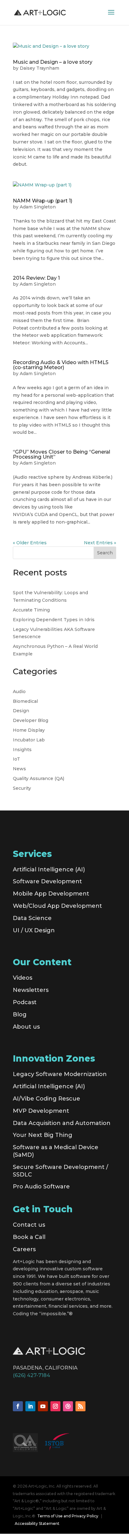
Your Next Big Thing (42, 1135)
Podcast (25, 1002)
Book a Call (29, 1237)
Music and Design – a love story (52, 62)
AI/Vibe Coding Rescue (46, 1098)
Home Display (29, 730)
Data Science (32, 918)
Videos (22, 977)
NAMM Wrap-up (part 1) (42, 201)
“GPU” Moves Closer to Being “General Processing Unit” (61, 454)
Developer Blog (30, 720)
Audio (19, 691)
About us (26, 1026)
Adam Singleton (38, 207)
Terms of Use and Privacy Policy (67, 1516)
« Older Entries (30, 543)
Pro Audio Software (41, 1186)
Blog (20, 1014)
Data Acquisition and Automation (62, 1123)
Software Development (47, 881)
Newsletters (31, 990)
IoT (16, 759)
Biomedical (25, 701)
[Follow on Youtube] (43, 1406)
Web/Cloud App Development (57, 905)
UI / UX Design (34, 930)
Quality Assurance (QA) (38, 778)
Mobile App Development (51, 893)
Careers (24, 1249)
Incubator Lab (29, 740)
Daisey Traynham (39, 68)
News (19, 769)
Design (21, 710)
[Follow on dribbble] (68, 1406)
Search (105, 553)
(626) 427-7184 (31, 1375)
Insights (22, 749)
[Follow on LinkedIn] (30, 1406)
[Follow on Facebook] (18, 1406)
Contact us (29, 1224)
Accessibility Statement (37, 1523)
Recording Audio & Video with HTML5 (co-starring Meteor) (60, 364)
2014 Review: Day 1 (36, 278)
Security (22, 788)
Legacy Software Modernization (60, 1074)
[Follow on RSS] (80, 1406)
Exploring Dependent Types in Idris (54, 619)
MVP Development (41, 1110)
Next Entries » (100, 543)
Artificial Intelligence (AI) (49, 869)
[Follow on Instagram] (55, 1406)
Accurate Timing (31, 610)
